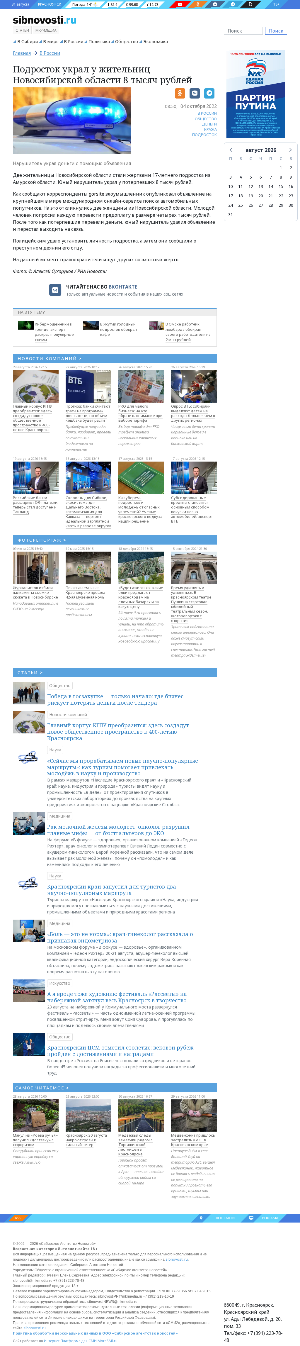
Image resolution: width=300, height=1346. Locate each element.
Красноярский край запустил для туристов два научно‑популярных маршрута (111, 889)
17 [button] (230, 196)
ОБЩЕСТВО (206, 118)
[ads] (255, 95)
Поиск (276, 31)
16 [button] (291, 186)
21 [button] (270, 196)
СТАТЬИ (30, 672)
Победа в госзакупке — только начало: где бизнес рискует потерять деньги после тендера (115, 699)
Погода (78, 4)
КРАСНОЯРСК (49, 4)
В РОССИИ (207, 113)
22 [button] (281, 196)
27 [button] (260, 205)
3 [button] (230, 177)
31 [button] (230, 214)
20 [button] (260, 196)
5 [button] (251, 177)
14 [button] (270, 186)
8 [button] (281, 177)
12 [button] (250, 186)
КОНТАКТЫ (225, 1218)
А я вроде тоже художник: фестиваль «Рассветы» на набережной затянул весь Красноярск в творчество (117, 997)
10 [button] (230, 186)
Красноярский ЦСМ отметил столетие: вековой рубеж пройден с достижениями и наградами (120, 1050)
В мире (51, 41)
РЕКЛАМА (270, 1218)
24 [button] (230, 205)
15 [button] (281, 186)
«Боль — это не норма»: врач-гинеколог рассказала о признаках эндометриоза (120, 937)
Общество (126, 41)
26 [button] (250, 205)
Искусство (59, 983)
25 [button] (240, 205)
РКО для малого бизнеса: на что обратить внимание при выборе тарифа (140, 413)
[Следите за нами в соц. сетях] (180, 4)
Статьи (22, 30)
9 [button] (291, 177)
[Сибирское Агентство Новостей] (44, 19)
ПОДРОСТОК (204, 134)
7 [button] (271, 177)
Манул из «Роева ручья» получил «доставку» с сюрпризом (35, 1140)
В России (73, 41)
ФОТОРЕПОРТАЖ (42, 540)
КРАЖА (210, 129)
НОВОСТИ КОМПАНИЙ (50, 358)
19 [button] (250, 196)
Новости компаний (68, 714)
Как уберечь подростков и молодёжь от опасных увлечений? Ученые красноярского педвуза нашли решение (140, 509)
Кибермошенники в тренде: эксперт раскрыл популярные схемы (54, 331)
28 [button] (270, 205)
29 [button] (281, 205)
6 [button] (261, 177)
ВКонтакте (123, 287)
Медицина (59, 816)
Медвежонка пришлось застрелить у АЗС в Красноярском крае (193, 1140)
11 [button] (240, 186)
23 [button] (291, 196)
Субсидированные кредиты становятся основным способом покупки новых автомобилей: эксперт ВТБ (192, 509)
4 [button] (240, 177)
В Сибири (27, 41)
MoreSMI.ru (107, 1340)
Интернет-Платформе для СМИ (70, 1340)
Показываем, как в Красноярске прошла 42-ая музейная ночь (85, 592)
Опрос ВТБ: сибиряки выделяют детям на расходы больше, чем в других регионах (193, 413)
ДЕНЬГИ (209, 124)
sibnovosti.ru (177, 1259)
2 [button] (291, 167)
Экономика (155, 41)
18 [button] (240, 196)
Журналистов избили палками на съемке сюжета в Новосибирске (35, 592)
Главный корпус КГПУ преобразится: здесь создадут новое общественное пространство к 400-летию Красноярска (32, 418)
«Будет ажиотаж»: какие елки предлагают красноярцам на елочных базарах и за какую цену (140, 597)
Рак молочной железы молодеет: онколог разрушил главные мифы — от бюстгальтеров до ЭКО (118, 830)
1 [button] (281, 167)
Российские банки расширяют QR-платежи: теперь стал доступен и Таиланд (35, 504)
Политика (99, 41)
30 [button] (291, 205)
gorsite (96, 194)
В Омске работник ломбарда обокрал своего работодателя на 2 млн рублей (188, 331)
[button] (231, 149)
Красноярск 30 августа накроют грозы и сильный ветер (86, 1140)
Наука (55, 749)
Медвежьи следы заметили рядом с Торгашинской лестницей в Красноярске (135, 1145)
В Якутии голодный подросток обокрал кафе (118, 329)
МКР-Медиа (46, 30)
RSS (18, 1218)
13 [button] (260, 186)
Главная (22, 53)
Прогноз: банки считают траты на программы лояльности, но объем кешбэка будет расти (88, 413)
